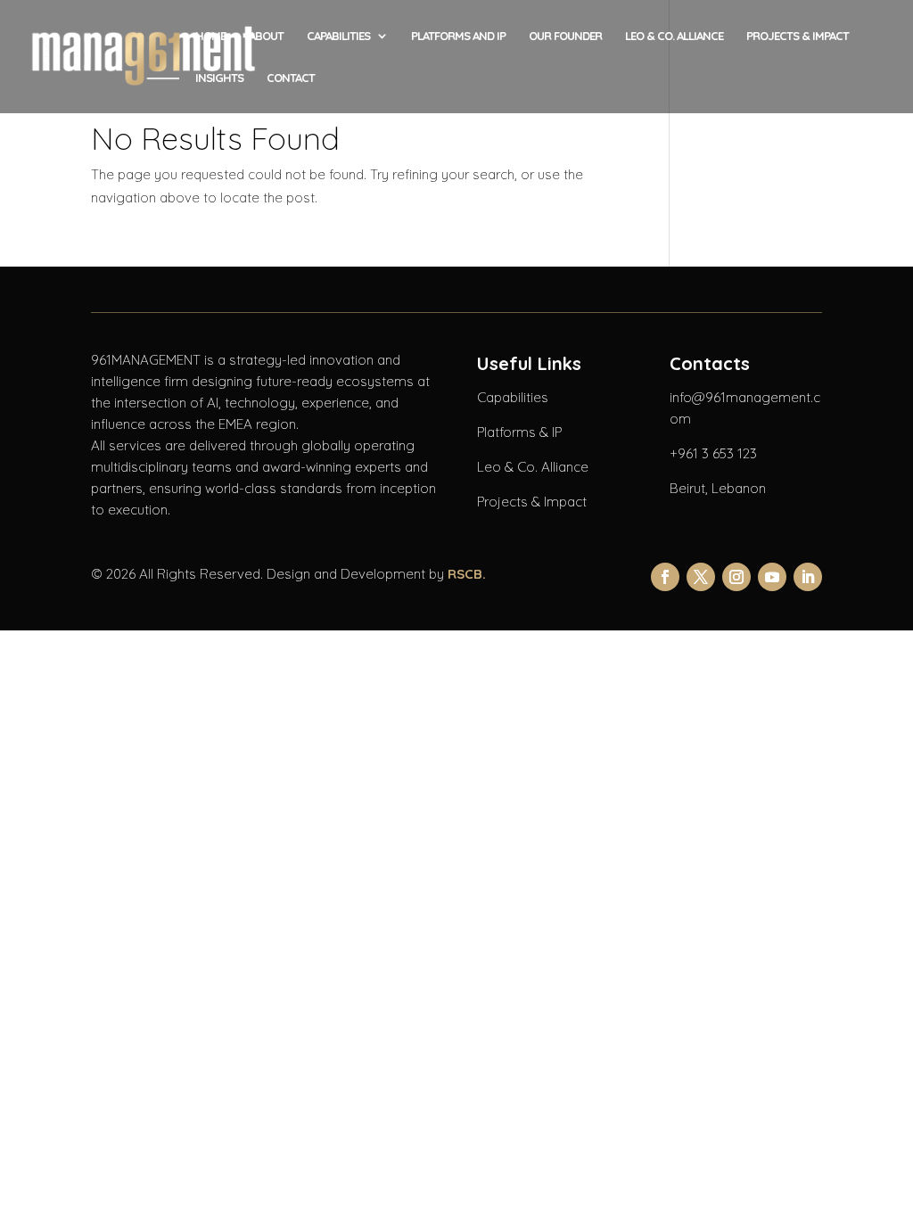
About (266, 36)
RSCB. (467, 573)
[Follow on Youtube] (772, 577)
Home (210, 36)
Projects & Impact (797, 36)
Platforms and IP (458, 36)
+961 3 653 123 (713, 453)
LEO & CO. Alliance (674, 36)
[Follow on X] (701, 577)
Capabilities (338, 36)
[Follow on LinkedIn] (808, 577)
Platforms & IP (519, 432)
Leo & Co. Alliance (532, 466)
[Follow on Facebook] (665, 577)
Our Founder (565, 36)
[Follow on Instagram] (736, 577)
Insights (219, 78)
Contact (291, 78)
